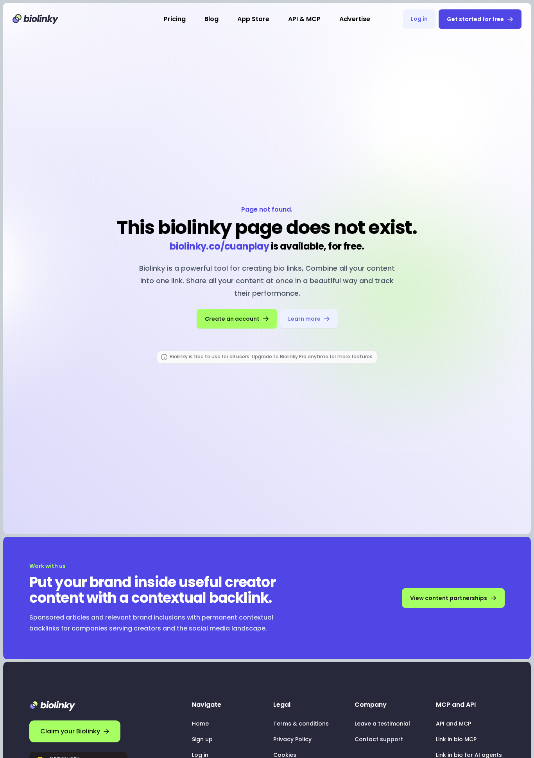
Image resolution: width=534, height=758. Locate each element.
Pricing (175, 18)
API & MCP (304, 18)
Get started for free (475, 19)
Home (200, 723)
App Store (253, 18)
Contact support (379, 739)
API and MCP (453, 723)
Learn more (304, 319)
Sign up (202, 739)
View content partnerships (448, 598)
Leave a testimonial (382, 723)
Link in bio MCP (456, 739)
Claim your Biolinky (70, 731)
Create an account (232, 319)
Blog (211, 18)
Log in (419, 19)
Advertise (354, 18)
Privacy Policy (292, 739)
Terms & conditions (301, 723)
